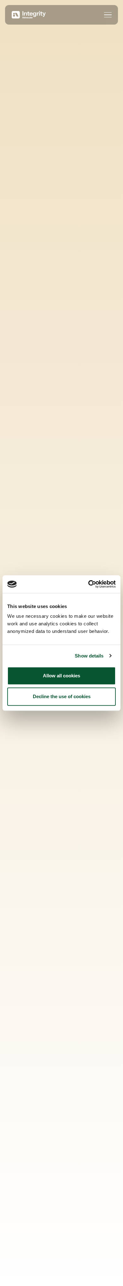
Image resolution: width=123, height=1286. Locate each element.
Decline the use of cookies (62, 696)
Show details (89, 655)
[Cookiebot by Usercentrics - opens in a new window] (88, 584)
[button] (108, 15)
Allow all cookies (61, 675)
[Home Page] (28, 15)
